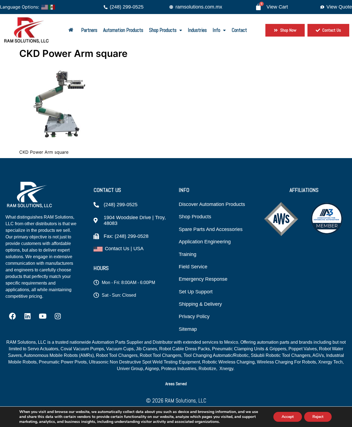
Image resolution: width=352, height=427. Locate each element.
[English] (44, 6)
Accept (288, 416)
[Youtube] (43, 316)
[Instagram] (58, 316)
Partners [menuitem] (89, 30)
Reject (317, 416)
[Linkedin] (27, 316)
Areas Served (176, 384)
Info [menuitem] (216, 30)
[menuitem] (71, 30)
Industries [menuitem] (197, 30)
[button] (176, 383)
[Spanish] (52, 6)
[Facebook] (12, 316)
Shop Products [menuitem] (163, 30)
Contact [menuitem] (239, 30)
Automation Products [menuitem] (123, 30)
